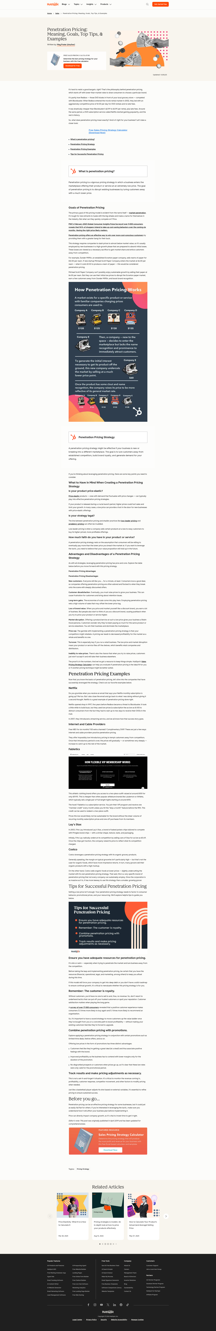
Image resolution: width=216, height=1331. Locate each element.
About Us (127, 1265)
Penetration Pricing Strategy (82, 144)
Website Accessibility (119, 1320)
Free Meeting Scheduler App (56, 1273)
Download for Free (72, 66)
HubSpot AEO (51, 1269)
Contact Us (127, 1291)
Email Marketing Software (55, 1291)
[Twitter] (108, 1305)
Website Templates (108, 1291)
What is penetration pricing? (82, 139)
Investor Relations (130, 1280)
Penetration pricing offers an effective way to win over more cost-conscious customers (106, 235)
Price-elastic (74, 496)
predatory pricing (76, 524)
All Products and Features (55, 1265)
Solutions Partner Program (154, 1283)
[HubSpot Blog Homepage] (52, 4)
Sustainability (128, 1288)
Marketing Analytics (79, 1288)
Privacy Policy (91, 1320)
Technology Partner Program (155, 1287)
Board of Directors (130, 1276)
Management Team (130, 1273)
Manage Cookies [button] (137, 1320)
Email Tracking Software (55, 1280)
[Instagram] (94, 1305)
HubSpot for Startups (153, 1291)
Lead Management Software (56, 1295)
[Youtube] (101, 1305)
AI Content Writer (53, 1284)
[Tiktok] (127, 1305)
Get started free (160, 4)
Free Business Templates (110, 1284)
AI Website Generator (54, 1288)
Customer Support (152, 1265)
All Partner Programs (153, 1280)
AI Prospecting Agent (79, 1265)
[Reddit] (121, 1305)
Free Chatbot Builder (79, 1280)
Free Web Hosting (78, 1295)
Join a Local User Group (153, 1269)
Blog (125, 1284)
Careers (126, 1269)
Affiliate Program (152, 1294)
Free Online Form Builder (80, 1276)
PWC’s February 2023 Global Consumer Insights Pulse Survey (95, 224)
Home (49, 13)
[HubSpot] (108, 1311)
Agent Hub (50, 1276)
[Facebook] (88, 1305)
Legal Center (77, 1320)
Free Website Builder (79, 1269)
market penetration (137, 213)
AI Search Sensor (107, 1273)
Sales (57, 13)
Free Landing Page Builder (81, 1291)
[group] (72, 1216)
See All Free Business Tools (110, 1265)
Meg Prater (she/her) (66, 45)
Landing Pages (77, 1273)
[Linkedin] (114, 1305)
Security (104, 1320)
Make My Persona (107, 1276)
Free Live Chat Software (80, 1284)
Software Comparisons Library (112, 1288)
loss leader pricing (129, 521)
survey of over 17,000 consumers (84, 1007)
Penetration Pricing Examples (83, 149)
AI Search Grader (107, 1269)
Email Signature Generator (110, 1280)
